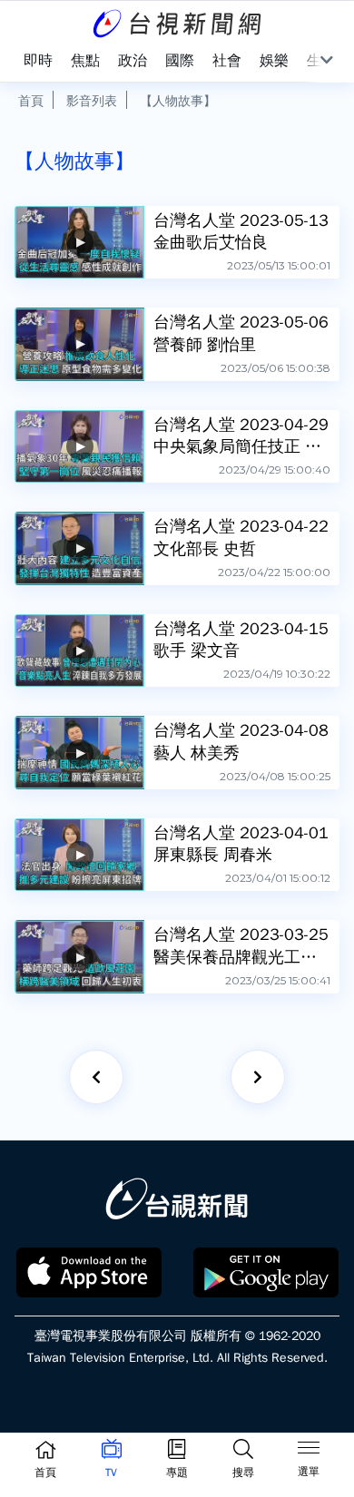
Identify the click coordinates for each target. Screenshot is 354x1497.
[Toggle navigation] (308, 1451)
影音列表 (91, 101)
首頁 (31, 101)
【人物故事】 (178, 101)
